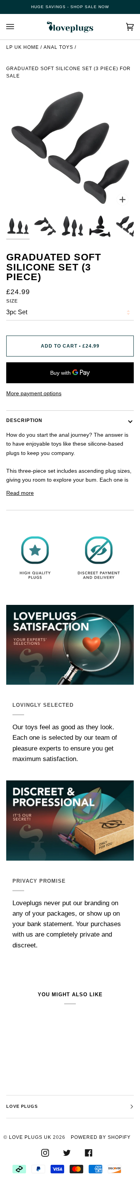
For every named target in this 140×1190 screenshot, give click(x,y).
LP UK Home (22, 47)
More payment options (33, 393)
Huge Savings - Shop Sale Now (70, 7)
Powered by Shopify (101, 1137)
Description (24, 420)
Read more (20, 493)
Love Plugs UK (30, 1137)
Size (12, 301)
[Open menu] (18, 27)
